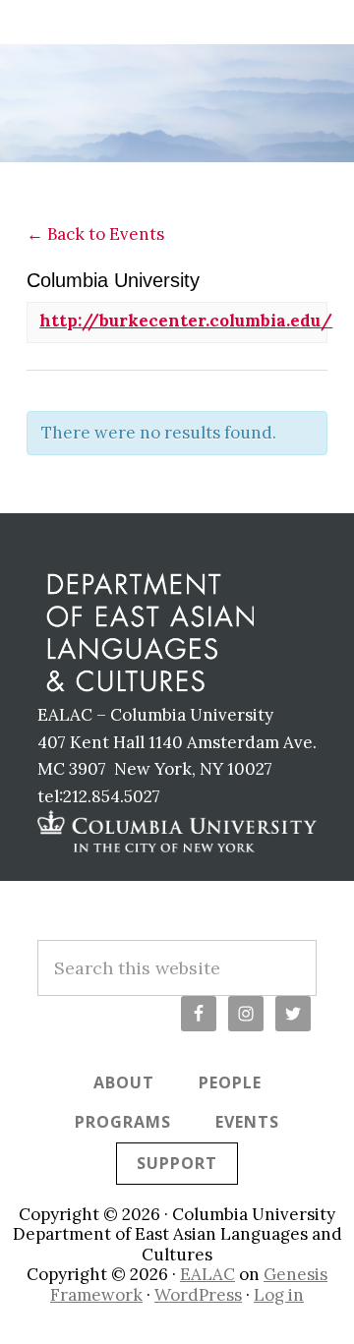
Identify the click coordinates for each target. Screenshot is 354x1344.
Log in (279, 1295)
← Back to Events (95, 234)
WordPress (198, 1295)
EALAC (207, 1274)
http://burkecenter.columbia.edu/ (185, 320)
